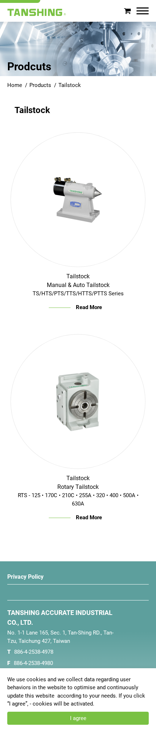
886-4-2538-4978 (33, 652)
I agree (78, 718)
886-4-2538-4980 (33, 663)
